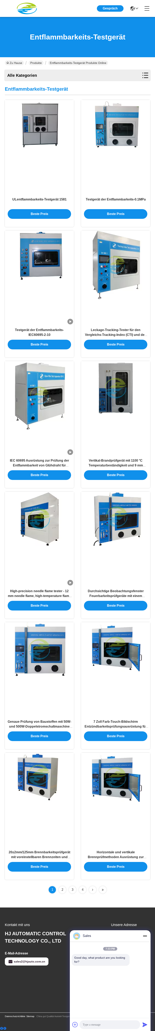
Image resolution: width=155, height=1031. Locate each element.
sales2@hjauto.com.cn (29, 961)
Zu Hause (16, 62)
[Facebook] (3, 1028)
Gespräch (110, 8)
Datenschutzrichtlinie (15, 1016)
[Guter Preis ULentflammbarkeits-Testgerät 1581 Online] (39, 147)
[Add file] (75, 1024)
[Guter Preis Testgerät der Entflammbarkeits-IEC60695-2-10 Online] (39, 277)
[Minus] (144, 935)
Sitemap (30, 1016)
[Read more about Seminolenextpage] (92, 889)
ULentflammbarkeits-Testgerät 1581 (39, 199)
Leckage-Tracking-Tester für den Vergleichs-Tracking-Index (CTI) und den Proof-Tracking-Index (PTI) (116, 334)
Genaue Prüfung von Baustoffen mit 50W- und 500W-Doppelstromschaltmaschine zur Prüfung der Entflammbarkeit (39, 726)
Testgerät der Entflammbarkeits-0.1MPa (116, 199)
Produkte (36, 62)
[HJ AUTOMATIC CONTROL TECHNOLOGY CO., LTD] (27, 8)
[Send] (145, 1024)
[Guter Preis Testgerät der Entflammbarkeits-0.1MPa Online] (115, 147)
